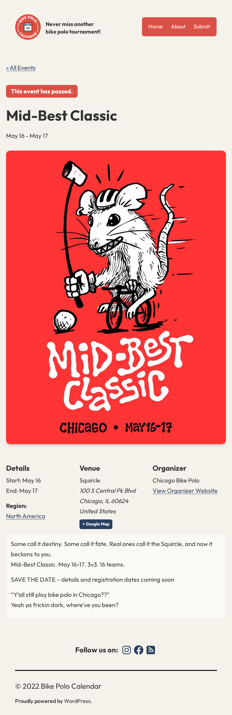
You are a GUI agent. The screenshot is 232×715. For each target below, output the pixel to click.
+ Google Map (95, 524)
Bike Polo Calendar (28, 27)
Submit (202, 26)
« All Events (21, 67)
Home (155, 26)
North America (25, 516)
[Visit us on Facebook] (138, 650)
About (178, 26)
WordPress (77, 700)
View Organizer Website (185, 490)
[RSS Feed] (151, 650)
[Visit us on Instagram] (126, 650)
